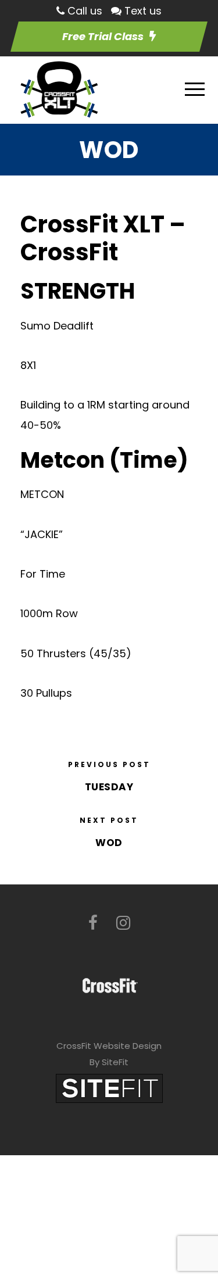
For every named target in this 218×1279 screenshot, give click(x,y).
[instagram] (123, 923)
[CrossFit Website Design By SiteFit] (109, 1087)
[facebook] (93, 923)
